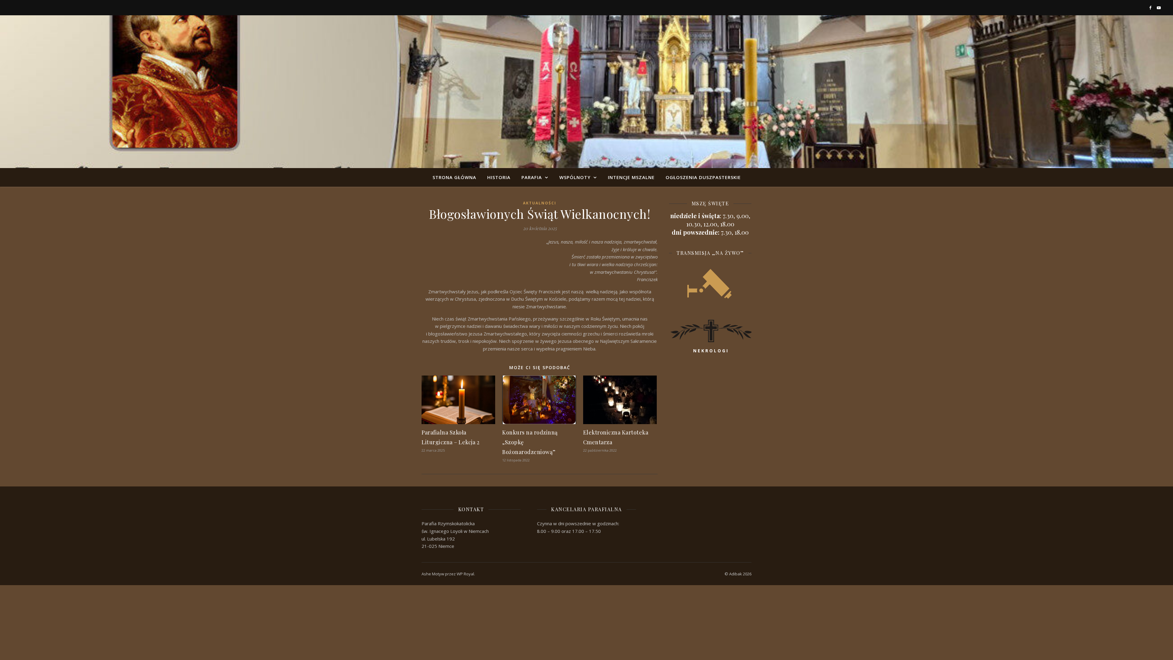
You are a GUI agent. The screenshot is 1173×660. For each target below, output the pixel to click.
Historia (498, 177)
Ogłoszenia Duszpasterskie (703, 177)
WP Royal (465, 574)
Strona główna (454, 177)
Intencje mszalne (631, 177)
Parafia (531, 177)
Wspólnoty (574, 177)
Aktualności (539, 203)
